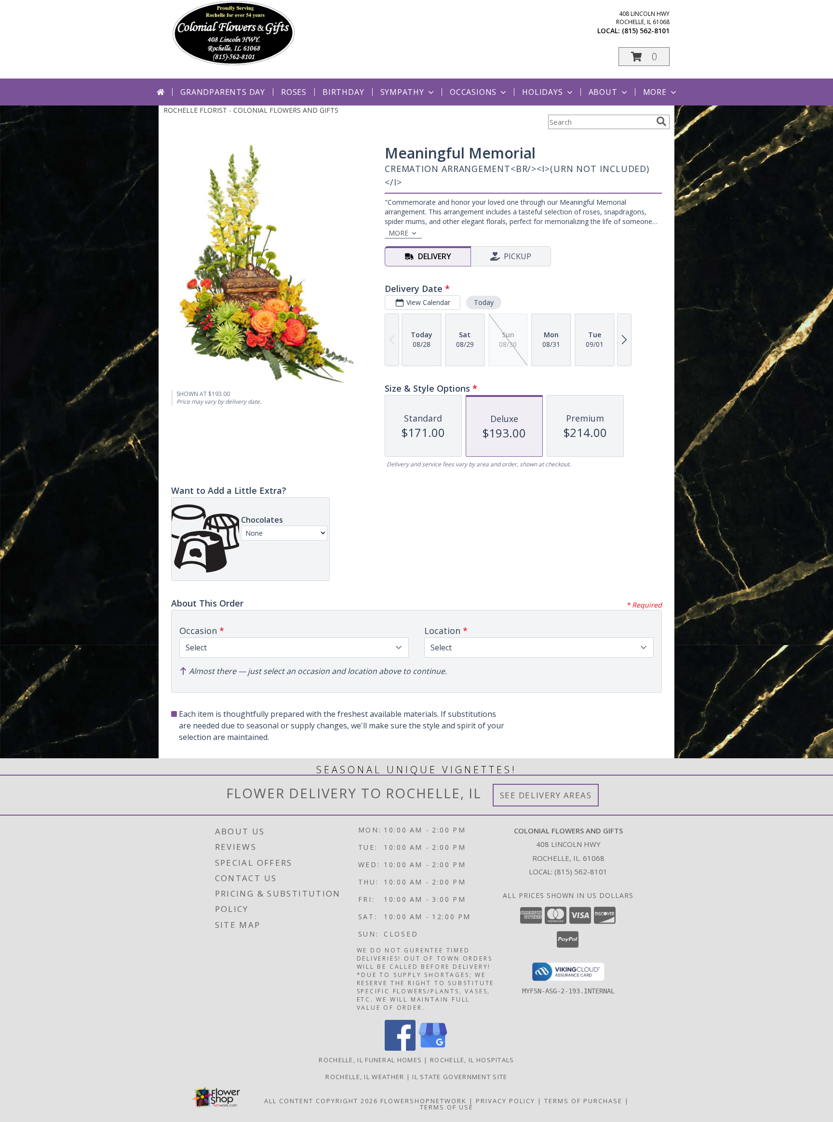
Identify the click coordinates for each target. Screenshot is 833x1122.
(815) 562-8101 (646, 30)
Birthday (343, 92)
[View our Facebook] (400, 1048)
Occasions (473, 92)
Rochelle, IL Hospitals (472, 1060)
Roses (294, 92)
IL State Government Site (459, 1076)
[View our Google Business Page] (432, 1048)
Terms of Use (446, 1107)
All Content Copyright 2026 (321, 1100)
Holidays (542, 92)
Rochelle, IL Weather (364, 1076)
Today (484, 302)
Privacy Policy (505, 1100)
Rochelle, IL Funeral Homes (370, 1060)
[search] (661, 121)
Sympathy (402, 92)
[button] (644, 56)
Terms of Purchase (583, 1100)
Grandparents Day (222, 92)
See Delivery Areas (546, 795)
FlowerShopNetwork (423, 1100)
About (603, 92)
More (655, 92)
